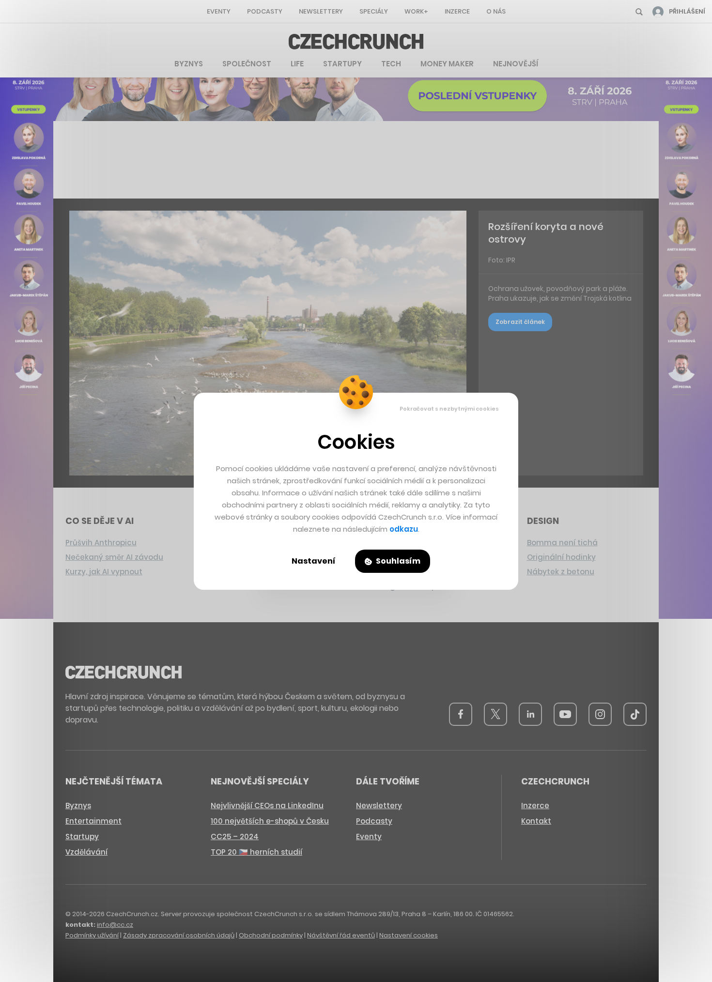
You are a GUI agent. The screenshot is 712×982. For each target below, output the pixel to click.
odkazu (403, 529)
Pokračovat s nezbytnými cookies (449, 409)
